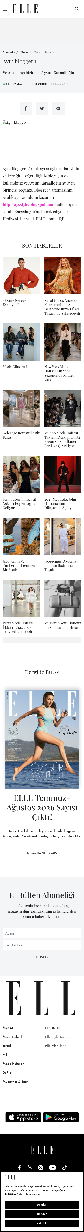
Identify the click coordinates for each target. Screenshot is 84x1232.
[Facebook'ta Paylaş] (26, 108)
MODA (8, 1028)
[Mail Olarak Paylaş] (58, 108)
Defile (7, 1072)
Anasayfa (9, 52)
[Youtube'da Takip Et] (52, 1167)
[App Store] (23, 1117)
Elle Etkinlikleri (56, 1045)
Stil (5, 1054)
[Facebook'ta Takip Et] (19, 1167)
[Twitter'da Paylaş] (42, 108)
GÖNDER (42, 957)
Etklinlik (52, 1028)
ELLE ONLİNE (39, 84)
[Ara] (76, 8)
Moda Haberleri (44, 52)
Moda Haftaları (13, 1063)
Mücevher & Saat (15, 1081)
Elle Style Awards (58, 1036)
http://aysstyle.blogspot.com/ (29, 204)
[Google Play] (61, 1117)
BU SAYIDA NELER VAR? (42, 853)
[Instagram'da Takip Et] (40, 1167)
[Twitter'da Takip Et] (30, 1167)
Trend (7, 1045)
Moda (24, 52)
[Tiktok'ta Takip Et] (64, 1167)
